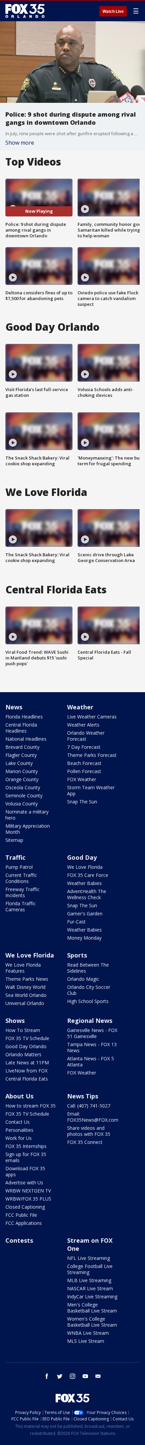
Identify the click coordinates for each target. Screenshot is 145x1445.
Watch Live (113, 11)
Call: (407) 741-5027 (88, 1105)
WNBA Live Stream (88, 1333)
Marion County (21, 771)
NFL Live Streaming (88, 1258)
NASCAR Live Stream (90, 1288)
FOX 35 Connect (85, 1142)
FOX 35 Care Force (87, 875)
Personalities (19, 1130)
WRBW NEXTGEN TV (28, 1190)
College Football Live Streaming (90, 1269)
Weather (80, 707)
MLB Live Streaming (89, 1280)
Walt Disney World (25, 987)
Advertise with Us (24, 1182)
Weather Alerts (83, 724)
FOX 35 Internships (26, 1146)
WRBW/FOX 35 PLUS (28, 1199)
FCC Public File (21, 1215)
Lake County (19, 763)
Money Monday (84, 938)
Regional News (89, 1020)
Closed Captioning (25, 1207)
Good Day (82, 857)
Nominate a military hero (27, 814)
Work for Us (18, 1138)
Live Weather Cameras (92, 716)
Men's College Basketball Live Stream (92, 1307)
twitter (59, 1376)
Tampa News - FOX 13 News (92, 1047)
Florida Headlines (24, 716)
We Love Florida (85, 867)
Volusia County (21, 803)
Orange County (21, 779)
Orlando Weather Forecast (86, 736)
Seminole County (23, 795)
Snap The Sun (82, 801)
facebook (46, 1376)
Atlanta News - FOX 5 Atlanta (90, 1061)
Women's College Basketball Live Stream (92, 1322)
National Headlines (26, 739)
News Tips (82, 1096)
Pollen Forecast (84, 771)
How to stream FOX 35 (30, 1105)
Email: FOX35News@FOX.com (92, 1117)
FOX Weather (81, 779)
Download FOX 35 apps (25, 1171)
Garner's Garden (85, 913)
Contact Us (17, 1122)
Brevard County (22, 747)
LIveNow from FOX (26, 1070)
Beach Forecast (84, 763)
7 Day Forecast (83, 747)
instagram (72, 1376)
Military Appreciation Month (27, 829)
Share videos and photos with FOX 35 (88, 1131)
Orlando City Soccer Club (88, 990)
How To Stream (22, 1030)
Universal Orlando (24, 1003)
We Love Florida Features (23, 968)
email (98, 1376)
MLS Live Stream (85, 1341)
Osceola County (22, 787)
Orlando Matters (23, 1054)
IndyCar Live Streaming (92, 1296)
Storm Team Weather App (91, 790)
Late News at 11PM (27, 1062)
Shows (15, 1020)
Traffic (15, 857)
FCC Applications (23, 1223)
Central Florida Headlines (21, 727)
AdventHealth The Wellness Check (86, 894)
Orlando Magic (83, 979)
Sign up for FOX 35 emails (25, 1157)
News (13, 707)
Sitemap (14, 840)
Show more (19, 142)
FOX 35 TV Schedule (27, 1038)
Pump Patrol (19, 867)
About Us (19, 1096)
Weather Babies (84, 883)
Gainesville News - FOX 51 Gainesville (92, 1033)
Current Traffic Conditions (21, 878)
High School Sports (88, 1001)
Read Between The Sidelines (88, 968)
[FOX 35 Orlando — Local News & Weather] (25, 11)
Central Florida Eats (26, 1078)
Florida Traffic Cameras (20, 906)
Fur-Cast (76, 921)
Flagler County (21, 755)
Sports (77, 955)
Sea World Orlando (26, 995)
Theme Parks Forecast (92, 755)
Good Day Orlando (26, 1046)
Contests (19, 1240)
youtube (85, 1376)
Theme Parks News (26, 979)
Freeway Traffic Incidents (22, 892)
